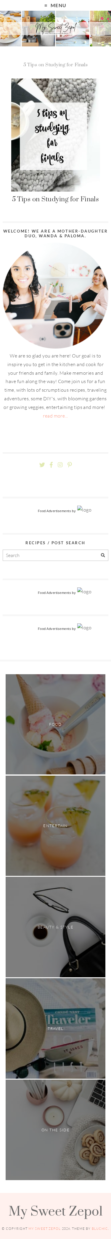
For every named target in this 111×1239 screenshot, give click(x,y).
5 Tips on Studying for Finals (55, 199)
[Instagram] (60, 465)
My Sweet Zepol (56, 1210)
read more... (55, 416)
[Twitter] (42, 465)
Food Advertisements (54, 511)
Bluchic (100, 1229)
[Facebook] (51, 465)
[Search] (103, 555)
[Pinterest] (69, 465)
